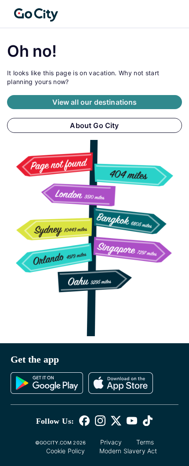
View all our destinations (94, 102)
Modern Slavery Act (128, 451)
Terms (145, 442)
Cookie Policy (65, 451)
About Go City (94, 125)
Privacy (111, 442)
